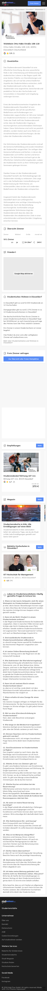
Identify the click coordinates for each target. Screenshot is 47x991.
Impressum (21, 989)
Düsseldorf (29, 9)
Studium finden (8, 962)
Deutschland (19, 9)
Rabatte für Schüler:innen (12, 951)
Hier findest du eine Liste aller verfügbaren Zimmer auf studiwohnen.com (20, 336)
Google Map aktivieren (23, 274)
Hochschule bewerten (10, 966)
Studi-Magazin (8, 959)
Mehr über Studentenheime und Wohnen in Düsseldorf (21, 342)
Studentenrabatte (9, 955)
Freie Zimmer (34, 3)
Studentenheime (8, 9)
